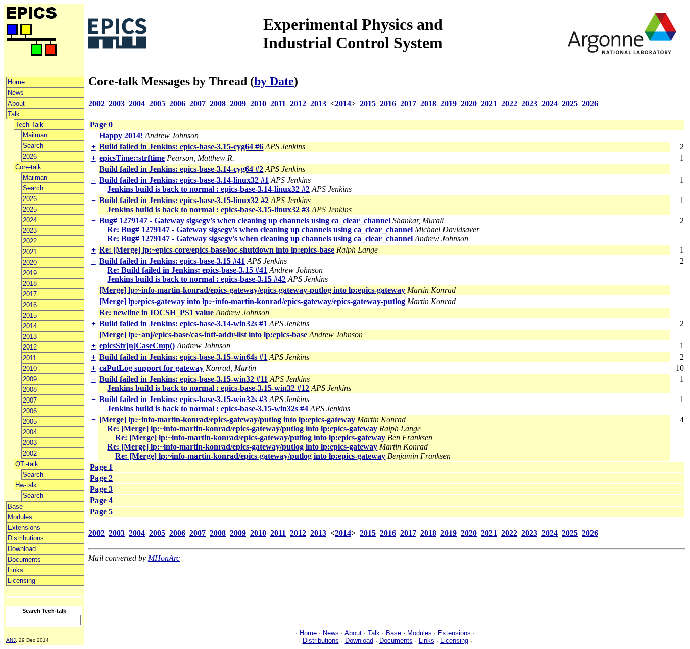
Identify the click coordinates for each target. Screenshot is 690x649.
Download (22, 549)
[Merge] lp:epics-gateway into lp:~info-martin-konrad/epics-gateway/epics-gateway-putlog (252, 301)
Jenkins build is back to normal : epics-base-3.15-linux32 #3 (208, 209)
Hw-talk (26, 485)
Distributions (26, 538)
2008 (30, 389)
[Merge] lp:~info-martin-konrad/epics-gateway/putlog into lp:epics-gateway (227, 419)
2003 (30, 442)
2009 (30, 379)
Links (15, 570)
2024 (30, 220)
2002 (30, 453)
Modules (20, 517)
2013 (30, 336)
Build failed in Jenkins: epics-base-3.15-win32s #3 (183, 399)
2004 (30, 432)
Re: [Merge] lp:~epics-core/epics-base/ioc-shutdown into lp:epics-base (216, 249)
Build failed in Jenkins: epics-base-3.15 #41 (172, 261)
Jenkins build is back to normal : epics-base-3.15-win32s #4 (207, 408)
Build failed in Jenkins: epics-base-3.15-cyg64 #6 (181, 146)
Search (33, 145)
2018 (30, 283)
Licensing (21, 580)
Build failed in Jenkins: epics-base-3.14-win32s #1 (183, 323)
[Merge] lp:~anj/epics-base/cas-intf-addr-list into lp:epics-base (203, 334)
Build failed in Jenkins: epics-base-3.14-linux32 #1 (184, 180)
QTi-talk (26, 464)
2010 (30, 368)
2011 (29, 358)
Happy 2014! (121, 135)
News (16, 92)
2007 (30, 400)
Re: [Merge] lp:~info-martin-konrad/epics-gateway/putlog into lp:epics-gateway (242, 428)
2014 (30, 326)
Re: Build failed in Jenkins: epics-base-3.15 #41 (187, 270)
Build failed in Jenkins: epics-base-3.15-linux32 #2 (184, 200)
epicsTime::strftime (132, 158)
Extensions (24, 527)
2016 (30, 305)
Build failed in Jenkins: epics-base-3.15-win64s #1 (183, 357)
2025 (30, 209)
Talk (14, 114)
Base (15, 506)
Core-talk (28, 167)
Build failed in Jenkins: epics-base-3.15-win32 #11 (183, 379)
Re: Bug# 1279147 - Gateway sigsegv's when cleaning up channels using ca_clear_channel (260, 229)
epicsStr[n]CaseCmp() (137, 345)
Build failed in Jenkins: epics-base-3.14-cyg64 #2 (181, 169)
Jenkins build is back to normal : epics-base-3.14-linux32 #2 (208, 189)
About (16, 103)
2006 (30, 411)
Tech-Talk (29, 124)
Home (16, 82)
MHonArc (164, 558)
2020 (30, 262)
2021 (30, 252)
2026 (30, 156)
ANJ (11, 640)
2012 (30, 347)
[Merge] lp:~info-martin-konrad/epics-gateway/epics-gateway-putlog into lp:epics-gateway (252, 290)
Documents (24, 559)
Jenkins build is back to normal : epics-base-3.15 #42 (196, 279)
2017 (30, 294)
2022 (30, 241)
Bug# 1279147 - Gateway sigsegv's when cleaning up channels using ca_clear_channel (244, 220)
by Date (274, 81)
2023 (30, 230)
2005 (30, 421)
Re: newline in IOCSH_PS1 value (156, 312)
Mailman (35, 135)
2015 (30, 315)
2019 (30, 273)
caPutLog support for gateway (151, 368)
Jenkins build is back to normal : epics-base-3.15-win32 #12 (208, 388)
